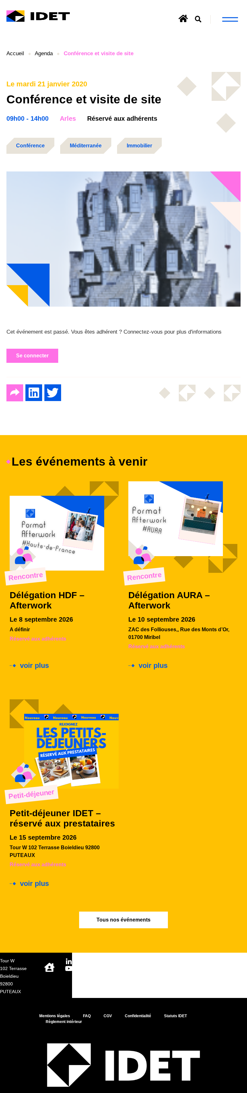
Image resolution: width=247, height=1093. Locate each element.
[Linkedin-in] (68, 961)
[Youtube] (68, 968)
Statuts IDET (175, 1016)
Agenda (44, 53)
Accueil (15, 53)
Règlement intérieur (64, 1021)
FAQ (87, 1016)
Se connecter (32, 355)
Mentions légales (54, 1016)
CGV (108, 1016)
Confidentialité (138, 1016)
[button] (198, 19)
